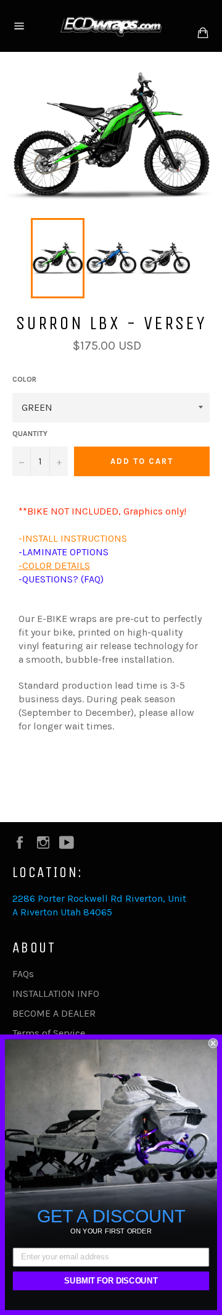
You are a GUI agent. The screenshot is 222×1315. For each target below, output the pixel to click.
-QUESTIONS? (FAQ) (61, 579)
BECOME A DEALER (54, 1013)
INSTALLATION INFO (55, 993)
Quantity (29, 433)
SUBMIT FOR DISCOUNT (110, 1281)
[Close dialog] (213, 1043)
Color (24, 379)
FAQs (23, 974)
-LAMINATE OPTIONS (63, 552)
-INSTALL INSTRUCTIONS (72, 538)
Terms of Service (48, 1033)
